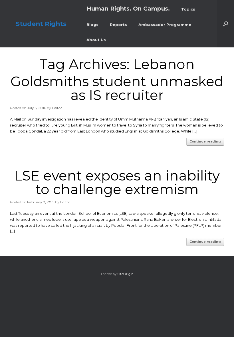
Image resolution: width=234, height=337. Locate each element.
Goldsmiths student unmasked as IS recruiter (117, 88)
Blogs (92, 24)
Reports (118, 24)
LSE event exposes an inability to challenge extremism (117, 182)
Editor (57, 108)
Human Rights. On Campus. (128, 8)
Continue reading (205, 141)
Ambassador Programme (164, 24)
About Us (96, 39)
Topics (188, 9)
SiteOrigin (125, 274)
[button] (225, 23)
